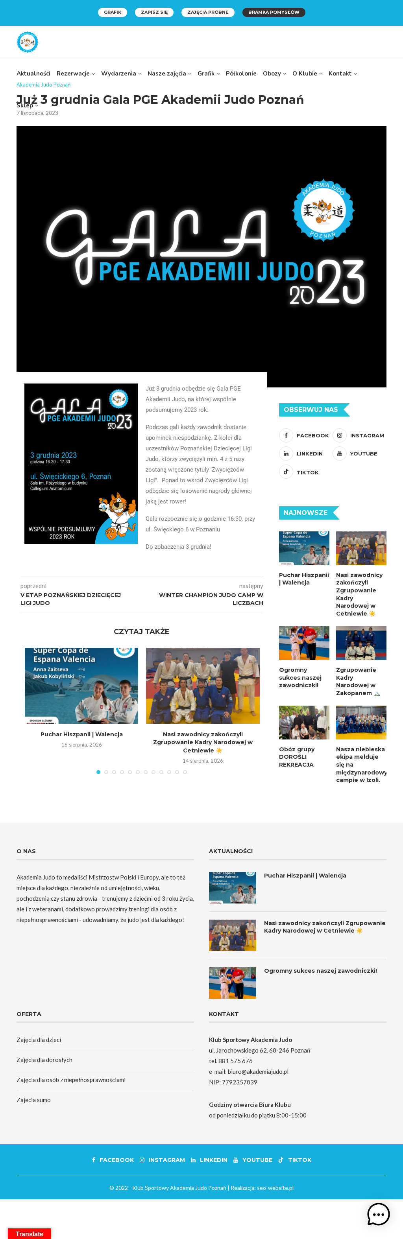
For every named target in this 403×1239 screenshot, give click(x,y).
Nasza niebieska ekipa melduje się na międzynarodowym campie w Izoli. (361, 765)
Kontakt (340, 73)
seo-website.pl (275, 1187)
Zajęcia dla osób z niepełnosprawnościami (71, 1079)
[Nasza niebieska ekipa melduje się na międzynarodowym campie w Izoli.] (361, 722)
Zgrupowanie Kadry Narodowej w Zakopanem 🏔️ (358, 681)
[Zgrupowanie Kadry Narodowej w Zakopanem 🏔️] (361, 643)
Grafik (112, 12)
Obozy (272, 73)
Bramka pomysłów (273, 12)
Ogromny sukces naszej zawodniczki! (300, 677)
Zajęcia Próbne (208, 12)
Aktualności (33, 73)
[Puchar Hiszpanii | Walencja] (81, 685)
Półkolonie (241, 73)
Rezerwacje (73, 73)
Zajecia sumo (34, 1099)
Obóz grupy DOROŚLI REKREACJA (296, 757)
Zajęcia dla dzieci (39, 1039)
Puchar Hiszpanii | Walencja (82, 734)
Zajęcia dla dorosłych (44, 1059)
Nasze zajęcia (167, 73)
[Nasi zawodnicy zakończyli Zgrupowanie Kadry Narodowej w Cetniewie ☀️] (202, 685)
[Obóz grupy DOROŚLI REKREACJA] (304, 722)
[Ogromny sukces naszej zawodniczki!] (304, 643)
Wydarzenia (118, 73)
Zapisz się (154, 12)
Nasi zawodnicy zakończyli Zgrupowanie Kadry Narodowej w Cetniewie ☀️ (203, 742)
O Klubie (304, 73)
